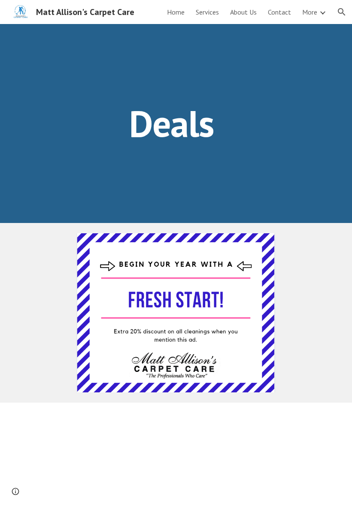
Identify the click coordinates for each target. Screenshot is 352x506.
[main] (176, 123)
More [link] (309, 12)
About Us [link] (243, 12)
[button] (341, 12)
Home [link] (176, 12)
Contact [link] (279, 12)
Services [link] (207, 12)
